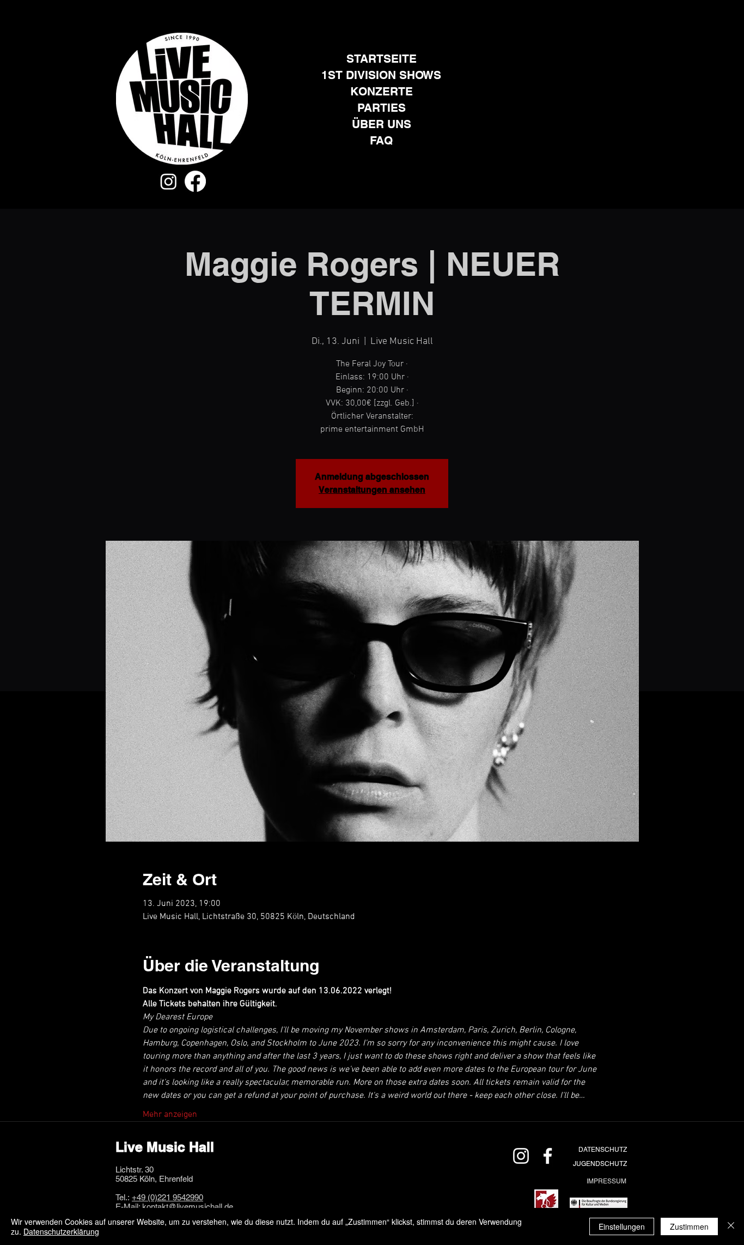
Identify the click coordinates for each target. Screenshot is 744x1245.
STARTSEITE (381, 58)
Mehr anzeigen (170, 1114)
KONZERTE (381, 91)
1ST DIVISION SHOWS (381, 75)
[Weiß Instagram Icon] (521, 1156)
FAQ (381, 140)
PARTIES (381, 107)
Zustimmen (689, 1226)
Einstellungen (622, 1226)
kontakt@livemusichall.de (187, 1206)
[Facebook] (195, 181)
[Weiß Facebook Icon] (547, 1156)
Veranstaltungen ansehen (372, 490)
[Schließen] (730, 1226)
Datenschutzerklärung (61, 1231)
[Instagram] (168, 181)
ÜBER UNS (381, 124)
